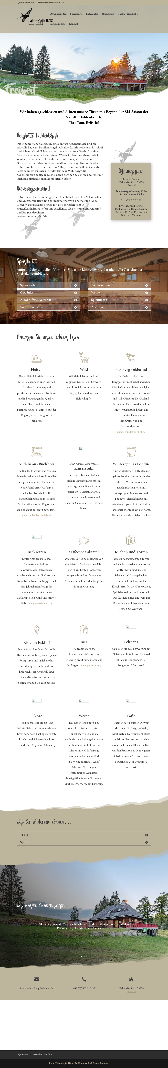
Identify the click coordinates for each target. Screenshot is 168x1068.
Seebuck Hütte (57, 24)
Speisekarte (76, 14)
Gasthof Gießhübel (128, 14)
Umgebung (108, 14)
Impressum (22, 1054)
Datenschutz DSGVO (42, 1054)
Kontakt (73, 24)
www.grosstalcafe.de (40, 603)
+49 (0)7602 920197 (84, 988)
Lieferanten (92, 14)
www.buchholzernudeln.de (36, 515)
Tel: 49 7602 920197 (27, 3)
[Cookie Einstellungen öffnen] (7, 1064)
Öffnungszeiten (58, 14)
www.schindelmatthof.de (131, 432)
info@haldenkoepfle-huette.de (36, 988)
